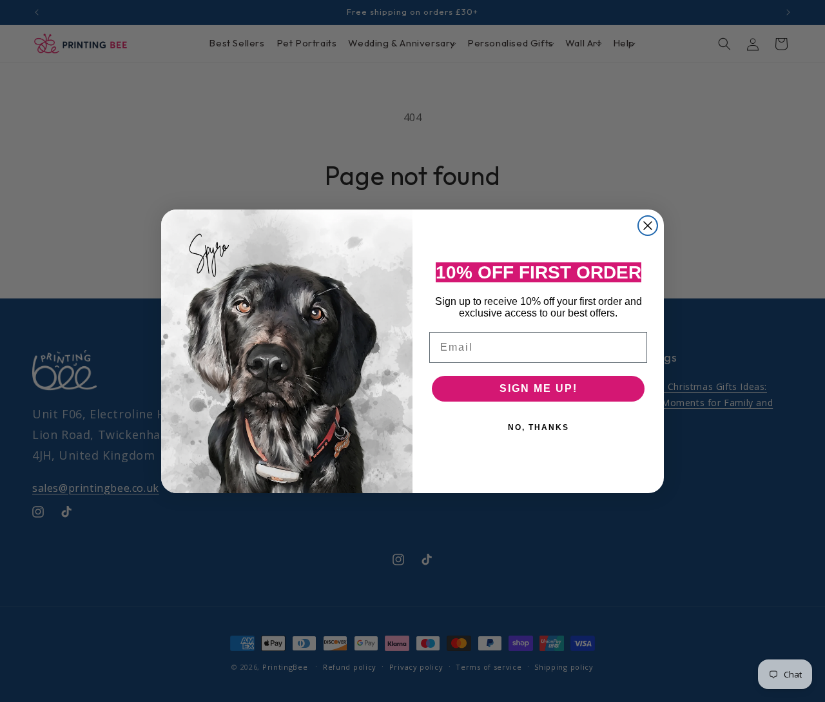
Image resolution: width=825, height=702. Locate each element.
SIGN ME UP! (539, 388)
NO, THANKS (538, 427)
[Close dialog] (647, 225)
